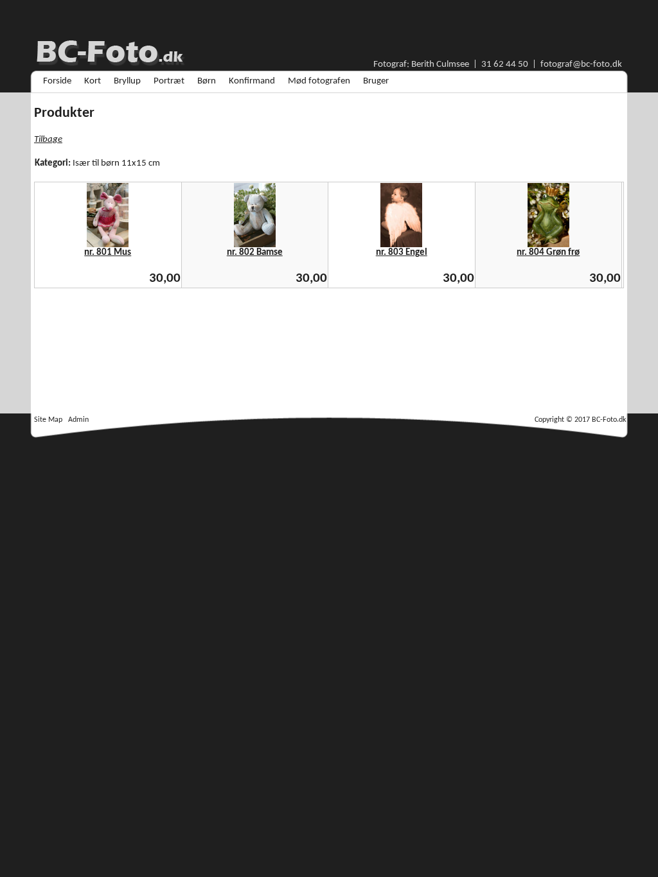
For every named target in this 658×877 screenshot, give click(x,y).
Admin (78, 420)
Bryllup (127, 81)
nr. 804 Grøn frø (548, 252)
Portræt (169, 81)
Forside (57, 81)
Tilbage (48, 139)
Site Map (48, 420)
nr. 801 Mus (107, 252)
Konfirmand (252, 81)
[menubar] (216, 81)
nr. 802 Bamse (255, 252)
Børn (206, 81)
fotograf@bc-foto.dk (581, 64)
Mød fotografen (319, 81)
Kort (92, 81)
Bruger (376, 81)
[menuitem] (57, 81)
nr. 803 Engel (401, 252)
